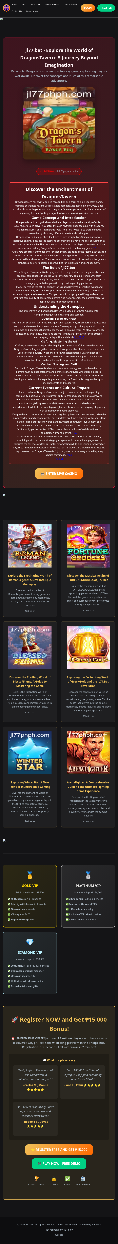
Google (59, 1234)
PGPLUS (59, 458)
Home (14, 4)
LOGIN (88, 7)
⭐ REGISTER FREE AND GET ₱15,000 (59, 1149)
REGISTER (106, 7)
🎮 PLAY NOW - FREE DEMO (59, 1163)
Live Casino (35, 4)
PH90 (74, 432)
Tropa (69, 455)
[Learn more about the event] (59, 24)
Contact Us (17, 11)
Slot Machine (71, 4)
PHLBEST (79, 337)
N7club (96, 248)
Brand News (32, 11)
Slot (23, 4)
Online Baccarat (52, 4)
